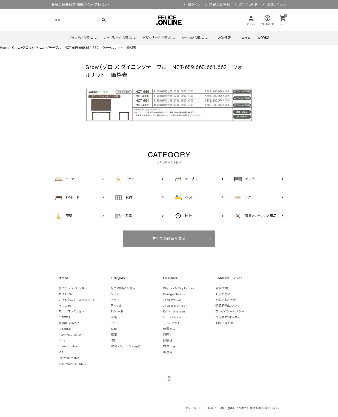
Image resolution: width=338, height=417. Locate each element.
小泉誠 (167, 352)
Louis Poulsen (69, 346)
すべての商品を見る (169, 238)
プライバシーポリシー (230, 311)
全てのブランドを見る (73, 288)
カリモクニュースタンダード (77, 300)
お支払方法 (223, 294)
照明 (114, 329)
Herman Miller (69, 358)
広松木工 (65, 317)
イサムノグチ (171, 323)
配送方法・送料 (225, 300)
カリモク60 (66, 294)
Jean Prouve (172, 300)
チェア (115, 300)
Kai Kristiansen (174, 311)
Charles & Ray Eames (178, 288)
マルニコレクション (71, 311)
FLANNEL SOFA (70, 334)
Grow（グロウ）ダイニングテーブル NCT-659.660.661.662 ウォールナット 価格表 (74, 48)
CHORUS (65, 329)
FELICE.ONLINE (208, 408)
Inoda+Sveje (172, 317)
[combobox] (74, 20)
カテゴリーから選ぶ (117, 38)
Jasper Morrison (175, 305)
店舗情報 (224, 38)
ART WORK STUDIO (73, 363)
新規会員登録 (219, 4)
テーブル (116, 305)
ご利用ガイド (248, 4)
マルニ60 (65, 305)
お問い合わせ (276, 4)
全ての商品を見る (123, 288)
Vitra (62, 340)
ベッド (115, 323)
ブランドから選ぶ (81, 38)
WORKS (263, 38)
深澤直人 (169, 329)
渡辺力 (167, 334)
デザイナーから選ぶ (156, 38)
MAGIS (64, 352)
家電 (114, 334)
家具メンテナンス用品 (125, 346)
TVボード (117, 311)
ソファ (115, 294)
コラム (246, 38)
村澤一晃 (169, 346)
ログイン (194, 4)
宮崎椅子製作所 (70, 323)
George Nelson (174, 294)
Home (4, 48)
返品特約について (227, 305)
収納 (114, 317)
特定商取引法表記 (228, 317)
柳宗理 (167, 340)
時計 (114, 340)
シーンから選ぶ (193, 38)
